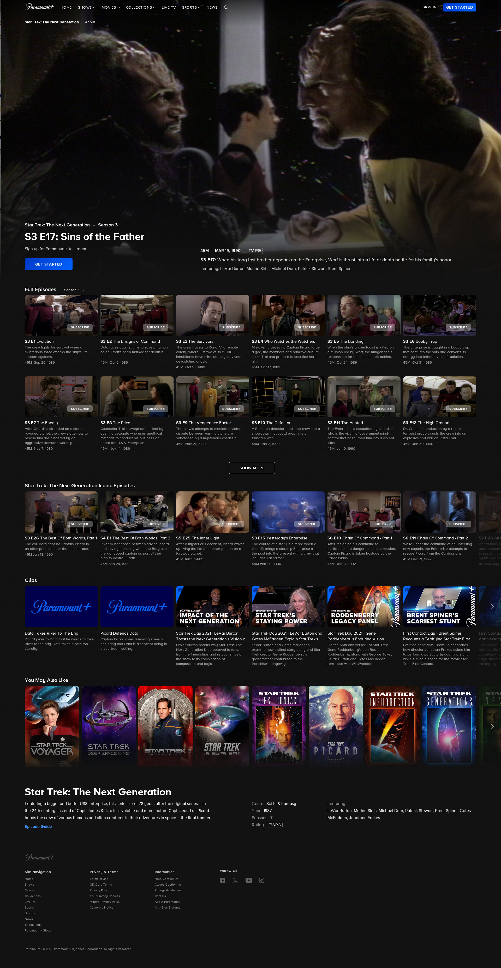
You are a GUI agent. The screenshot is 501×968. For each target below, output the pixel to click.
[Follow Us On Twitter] (235, 880)
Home (66, 7)
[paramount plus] (39, 7)
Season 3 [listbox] (72, 290)
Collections (33, 896)
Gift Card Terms (101, 884)
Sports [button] (190, 7)
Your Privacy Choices (105, 896)
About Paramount (167, 902)
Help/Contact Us (166, 879)
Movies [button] (109, 7)
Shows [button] (85, 7)
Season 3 (108, 225)
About (90, 22)
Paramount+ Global (38, 930)
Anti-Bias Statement (169, 907)
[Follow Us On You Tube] (249, 880)
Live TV (169, 7)
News (212, 7)
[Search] (226, 7)
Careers (160, 896)
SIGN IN (430, 7)
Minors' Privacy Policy (105, 902)
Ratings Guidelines (168, 890)
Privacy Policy (100, 890)
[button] (61, 524)
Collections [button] (139, 7)
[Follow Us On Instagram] (261, 880)
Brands (30, 913)
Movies (30, 890)
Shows (29, 884)
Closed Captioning (168, 884)
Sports (29, 907)
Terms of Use (99, 879)
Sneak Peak (33, 925)
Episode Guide (38, 827)
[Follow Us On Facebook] (222, 880)
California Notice (102, 907)
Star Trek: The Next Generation (52, 22)
